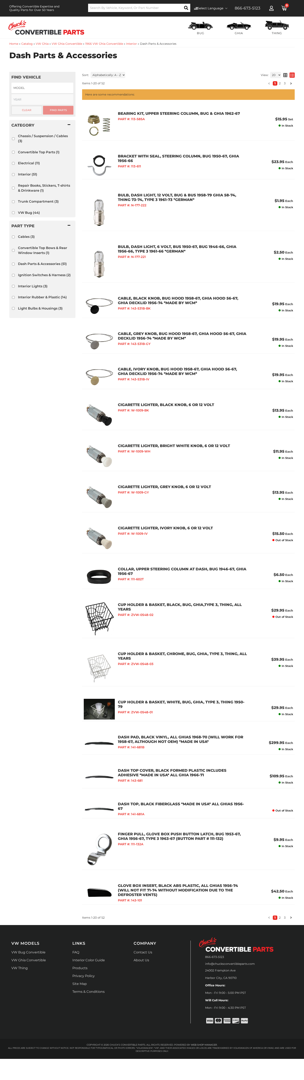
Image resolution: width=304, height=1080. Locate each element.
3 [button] (285, 83)
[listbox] (42, 88)
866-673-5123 (214, 957)
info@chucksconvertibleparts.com (230, 963)
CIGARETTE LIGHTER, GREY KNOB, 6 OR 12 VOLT (164, 487)
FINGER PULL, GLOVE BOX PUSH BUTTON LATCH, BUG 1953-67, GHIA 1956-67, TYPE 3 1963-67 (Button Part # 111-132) (179, 836)
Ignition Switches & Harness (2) (44, 275)
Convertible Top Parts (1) (39, 152)
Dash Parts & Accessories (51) (42, 264)
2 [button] (280, 83)
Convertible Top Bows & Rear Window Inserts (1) (42, 250)
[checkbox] (13, 138)
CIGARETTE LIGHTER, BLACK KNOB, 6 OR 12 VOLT (166, 405)
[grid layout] (285, 75)
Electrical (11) (29, 163)
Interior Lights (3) (33, 286)
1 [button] (275, 83)
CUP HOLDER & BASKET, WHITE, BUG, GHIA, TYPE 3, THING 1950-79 (181, 704)
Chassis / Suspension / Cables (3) (43, 138)
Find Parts (58, 110)
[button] (42, 125)
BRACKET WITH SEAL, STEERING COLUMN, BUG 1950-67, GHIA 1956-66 (178, 158)
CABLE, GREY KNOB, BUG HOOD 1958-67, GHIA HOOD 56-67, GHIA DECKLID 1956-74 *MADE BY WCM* (182, 336)
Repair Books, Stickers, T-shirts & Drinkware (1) (44, 188)
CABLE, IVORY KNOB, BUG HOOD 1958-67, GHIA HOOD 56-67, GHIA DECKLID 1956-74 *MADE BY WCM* (177, 371)
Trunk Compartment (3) (38, 201)
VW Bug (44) (29, 213)
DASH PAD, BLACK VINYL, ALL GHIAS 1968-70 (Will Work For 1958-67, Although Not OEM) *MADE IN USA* (180, 739)
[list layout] (292, 75)
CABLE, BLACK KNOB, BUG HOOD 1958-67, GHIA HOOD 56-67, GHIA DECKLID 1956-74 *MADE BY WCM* (178, 300)
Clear (26, 110)
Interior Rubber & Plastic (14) (42, 297)
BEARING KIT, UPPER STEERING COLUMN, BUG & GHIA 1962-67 (179, 113)
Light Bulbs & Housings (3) (40, 308)
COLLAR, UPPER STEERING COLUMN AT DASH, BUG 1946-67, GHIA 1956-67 (182, 571)
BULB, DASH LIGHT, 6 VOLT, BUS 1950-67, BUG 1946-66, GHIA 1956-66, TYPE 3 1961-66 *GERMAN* (177, 249)
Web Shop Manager (204, 1044)
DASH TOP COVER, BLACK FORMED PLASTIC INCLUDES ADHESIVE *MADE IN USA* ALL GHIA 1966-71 (172, 772)
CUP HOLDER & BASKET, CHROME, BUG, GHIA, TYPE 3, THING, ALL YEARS (182, 656)
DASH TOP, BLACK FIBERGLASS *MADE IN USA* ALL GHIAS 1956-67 (181, 806)
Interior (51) (27, 174)
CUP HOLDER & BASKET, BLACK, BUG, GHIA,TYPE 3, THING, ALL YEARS (180, 607)
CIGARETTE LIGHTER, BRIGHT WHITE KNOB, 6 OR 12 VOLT (174, 446)
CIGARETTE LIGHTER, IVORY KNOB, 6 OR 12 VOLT (165, 528)
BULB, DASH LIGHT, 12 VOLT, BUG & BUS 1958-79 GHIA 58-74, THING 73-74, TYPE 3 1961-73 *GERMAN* (177, 197)
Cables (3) (26, 237)
